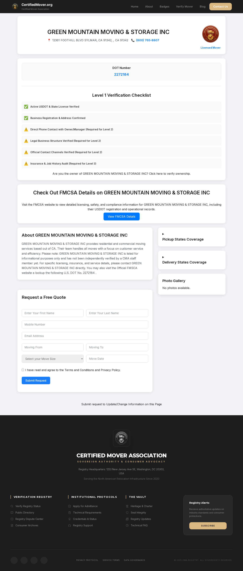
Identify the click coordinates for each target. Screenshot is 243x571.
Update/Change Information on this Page (134, 404)
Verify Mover (184, 6)
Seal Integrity (138, 512)
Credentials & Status (85, 518)
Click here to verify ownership (169, 173)
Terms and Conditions (79, 370)
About (149, 6)
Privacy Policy (110, 370)
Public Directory (24, 512)
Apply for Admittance (85, 506)
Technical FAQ (139, 525)
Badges (164, 6)
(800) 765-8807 (147, 40)
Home (134, 6)
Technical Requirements (87, 512)
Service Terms (111, 560)
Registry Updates (141, 518)
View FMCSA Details (121, 216)
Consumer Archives (26, 525)
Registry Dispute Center (29, 518)
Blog (202, 6)
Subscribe (208, 525)
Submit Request (35, 380)
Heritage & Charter (142, 506)
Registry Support (83, 525)
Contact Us (220, 6)
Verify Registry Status (28, 506)
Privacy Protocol (87, 560)
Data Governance (134, 560)
